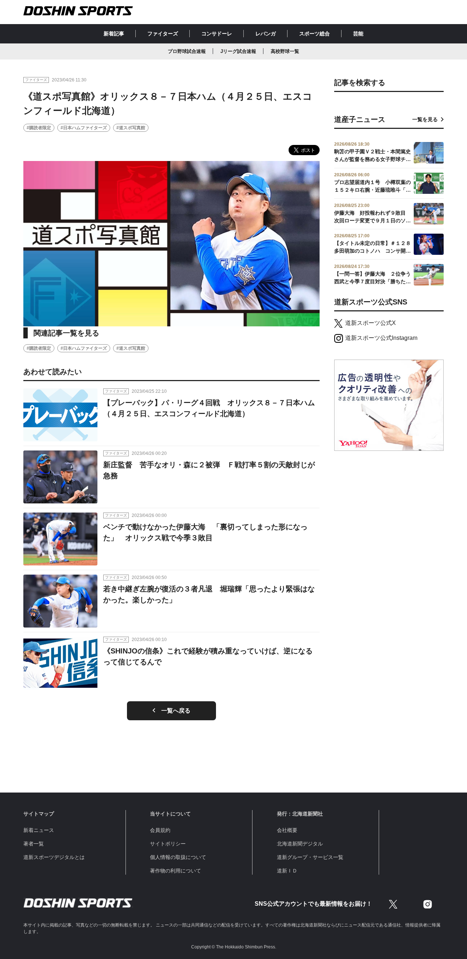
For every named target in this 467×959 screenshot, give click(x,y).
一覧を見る (425, 119)
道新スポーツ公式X (370, 323)
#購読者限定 (39, 127)
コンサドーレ (216, 34)
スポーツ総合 (314, 34)
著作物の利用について (175, 871)
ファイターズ (162, 34)
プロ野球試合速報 (187, 51)
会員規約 (160, 830)
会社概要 (287, 830)
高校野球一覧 (285, 51)
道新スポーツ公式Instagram (381, 338)
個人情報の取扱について (178, 857)
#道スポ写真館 (130, 127)
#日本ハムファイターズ (84, 127)
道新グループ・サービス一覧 (310, 857)
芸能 (358, 34)
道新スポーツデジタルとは (54, 857)
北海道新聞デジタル (300, 844)
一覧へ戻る (175, 710)
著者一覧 (33, 844)
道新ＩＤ (287, 871)
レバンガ (265, 34)
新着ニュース (38, 830)
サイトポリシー (168, 844)
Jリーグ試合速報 (238, 51)
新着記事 (114, 34)
